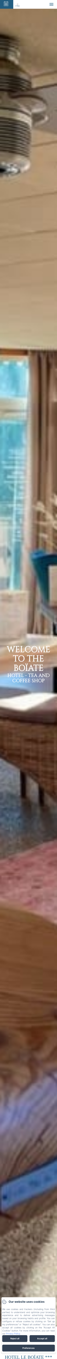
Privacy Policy (13, 1333)
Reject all (14, 1338)
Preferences (28, 1348)
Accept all (42, 1338)
